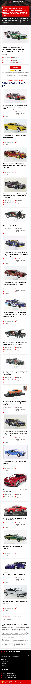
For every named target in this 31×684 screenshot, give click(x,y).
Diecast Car (7, 7)
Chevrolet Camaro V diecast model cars (13, 8)
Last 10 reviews (7, 619)
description (6, 616)
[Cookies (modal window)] (2, 681)
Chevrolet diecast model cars (19, 7)
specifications (17, 616)
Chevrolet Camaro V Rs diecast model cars (13, 10)
